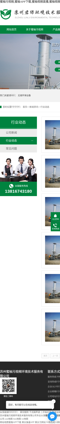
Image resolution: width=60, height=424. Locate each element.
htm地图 (17, 419)
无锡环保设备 (24, 95)
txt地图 (25, 419)
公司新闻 (11, 132)
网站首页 (11, 29)
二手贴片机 (46, 412)
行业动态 (45, 107)
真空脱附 (24, 412)
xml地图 (9, 419)
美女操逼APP (28, 422)
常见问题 (11, 148)
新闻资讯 (34, 107)
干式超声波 (34, 412)
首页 (25, 107)
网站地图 (4, 422)
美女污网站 (40, 422)
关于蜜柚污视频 (34, 29)
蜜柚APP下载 (15, 422)
